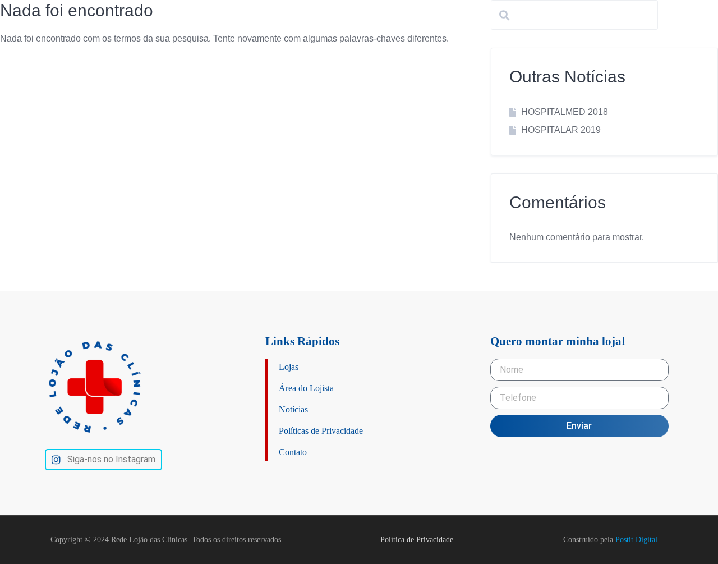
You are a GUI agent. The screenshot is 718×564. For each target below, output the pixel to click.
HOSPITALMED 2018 (564, 112)
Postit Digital (636, 539)
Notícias (293, 409)
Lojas (288, 367)
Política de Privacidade (416, 539)
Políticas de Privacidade (321, 430)
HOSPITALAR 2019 (561, 130)
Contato (293, 452)
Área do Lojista (306, 388)
